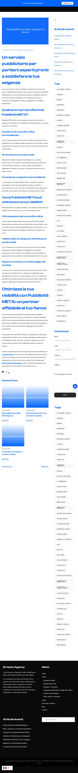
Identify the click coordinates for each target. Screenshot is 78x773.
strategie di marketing (62, 257)
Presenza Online (63, 205)
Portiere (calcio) (8, 354)
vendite (60, 295)
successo (61, 274)
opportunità (62, 195)
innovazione (62, 168)
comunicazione (63, 125)
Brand (59, 99)
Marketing (61, 178)
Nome (56, 336)
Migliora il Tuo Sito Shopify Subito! (15, 743)
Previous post (7, 467)
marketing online (64, 189)
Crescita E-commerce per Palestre (15, 747)
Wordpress (61, 321)
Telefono (57, 355)
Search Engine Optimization (12, 363)
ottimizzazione (63, 200)
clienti (60, 120)
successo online (63, 279)
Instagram (61, 173)
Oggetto (56, 365)
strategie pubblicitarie (62, 264)
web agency (61, 316)
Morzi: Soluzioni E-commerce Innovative (17, 729)
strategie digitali (64, 251)
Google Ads (61, 163)
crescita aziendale (61, 141)
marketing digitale (61, 184)
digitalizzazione (63, 152)
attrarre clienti (64, 89)
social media (62, 236)
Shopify (60, 226)
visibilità (60, 305)
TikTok (59, 290)
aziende (60, 94)
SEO (58, 220)
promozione (61, 210)
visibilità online (63, 310)
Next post (45, 467)
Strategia (61, 241)
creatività (61, 130)
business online (63, 115)
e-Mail (56, 346)
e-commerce (62, 157)
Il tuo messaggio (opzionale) (63, 374)
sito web (60, 231)
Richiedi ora (67, 3)
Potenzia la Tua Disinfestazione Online (16, 732)
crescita (60, 136)
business (60, 110)
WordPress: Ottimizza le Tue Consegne (16, 739)
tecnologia (61, 285)
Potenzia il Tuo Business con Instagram (16, 736)
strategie (61, 246)
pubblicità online (64, 215)
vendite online (63, 300)
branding (60, 105)
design (59, 147)
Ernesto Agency (18, 50)
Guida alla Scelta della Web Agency (15, 725)
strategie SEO (62, 269)
